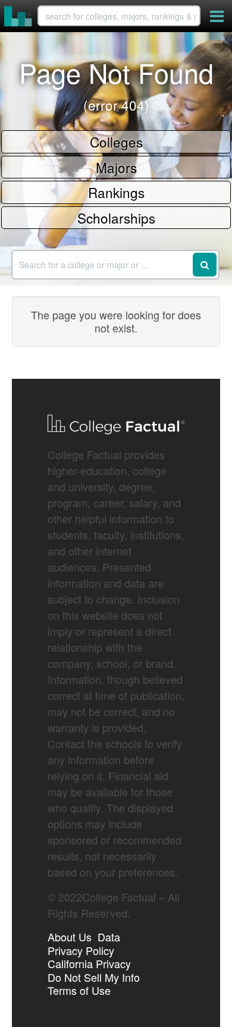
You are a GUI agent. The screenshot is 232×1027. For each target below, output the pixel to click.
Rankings (116, 192)
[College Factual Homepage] (18, 16)
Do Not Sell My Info (94, 977)
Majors (116, 167)
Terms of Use (79, 990)
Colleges (116, 141)
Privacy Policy (81, 950)
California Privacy (89, 963)
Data (109, 936)
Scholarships (116, 217)
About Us (70, 936)
